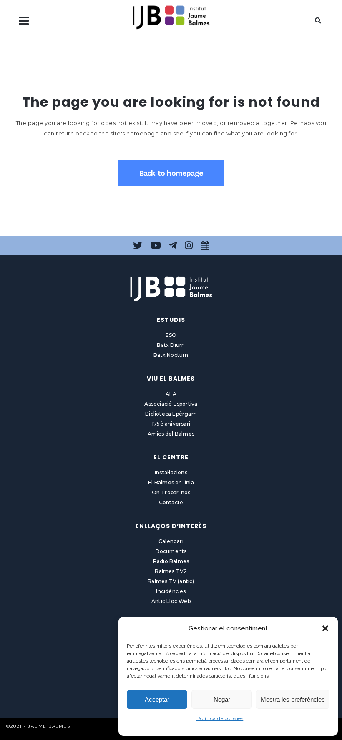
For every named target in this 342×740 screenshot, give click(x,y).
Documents (171, 551)
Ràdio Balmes (171, 561)
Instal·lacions (171, 472)
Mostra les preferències (293, 699)
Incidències (171, 591)
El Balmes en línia (171, 482)
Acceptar (157, 699)
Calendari (171, 541)
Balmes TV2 (171, 571)
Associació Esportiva (170, 404)
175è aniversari (171, 424)
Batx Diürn (171, 345)
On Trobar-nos (171, 492)
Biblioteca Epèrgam (171, 414)
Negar (222, 699)
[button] (325, 628)
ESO (171, 335)
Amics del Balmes (171, 434)
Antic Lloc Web (171, 601)
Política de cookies (220, 718)
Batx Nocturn (170, 355)
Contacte (171, 502)
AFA (171, 394)
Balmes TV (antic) (171, 581)
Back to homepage (171, 173)
